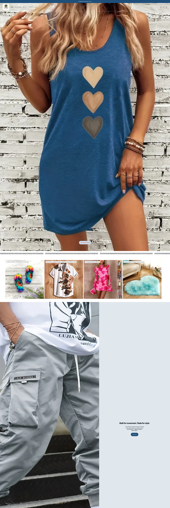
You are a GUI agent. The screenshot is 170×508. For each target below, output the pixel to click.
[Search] (160, 7)
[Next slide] (163, 279)
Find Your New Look (85, 242)
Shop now (134, 434)
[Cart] (166, 7)
